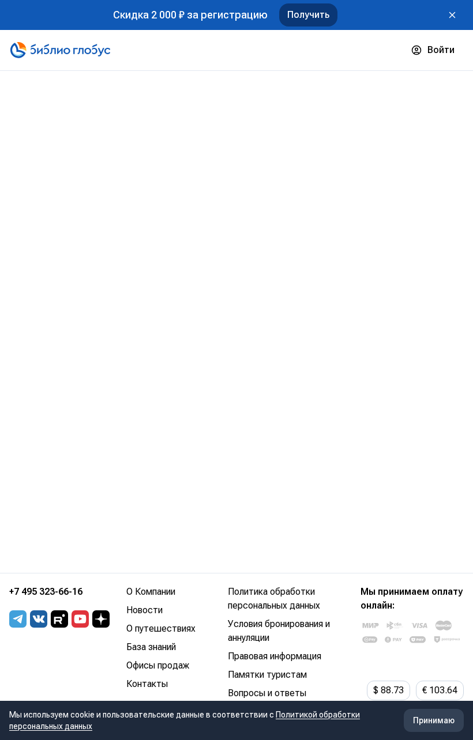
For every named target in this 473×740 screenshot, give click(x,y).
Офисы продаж (157, 665)
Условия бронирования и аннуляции (279, 630)
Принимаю (434, 720)
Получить (308, 14)
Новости (144, 610)
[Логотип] (60, 50)
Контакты (147, 683)
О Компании (150, 591)
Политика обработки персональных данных (274, 598)
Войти (441, 49)
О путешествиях (161, 628)
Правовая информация (274, 656)
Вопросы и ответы (267, 693)
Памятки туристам (267, 674)
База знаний (151, 646)
